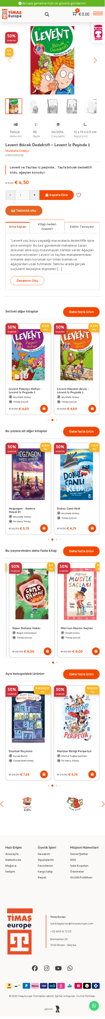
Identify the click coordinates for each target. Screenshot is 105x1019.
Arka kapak (17, 226)
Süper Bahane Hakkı (23, 628)
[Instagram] (46, 968)
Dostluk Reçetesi (20, 751)
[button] (95, 60)
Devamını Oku (27, 280)
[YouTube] (58, 968)
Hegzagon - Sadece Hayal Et (22, 510)
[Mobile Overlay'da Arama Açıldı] (47, 14)
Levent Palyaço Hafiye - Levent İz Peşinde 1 (25, 390)
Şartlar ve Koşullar (65, 996)
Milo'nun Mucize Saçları (73, 628)
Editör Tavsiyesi (82, 226)
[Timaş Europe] (20, 931)
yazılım (48, 1009)
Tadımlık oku (26, 210)
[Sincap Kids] (21, 804)
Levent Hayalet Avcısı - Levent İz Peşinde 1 (73, 390)
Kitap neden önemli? (47, 226)
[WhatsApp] (70, 968)
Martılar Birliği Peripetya (74, 751)
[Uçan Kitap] (69, 804)
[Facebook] (35, 968)
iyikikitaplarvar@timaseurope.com (71, 923)
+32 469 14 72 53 (60, 931)
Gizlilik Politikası (85, 996)
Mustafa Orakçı (17, 150)
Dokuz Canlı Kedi (68, 508)
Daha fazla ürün (81, 312)
